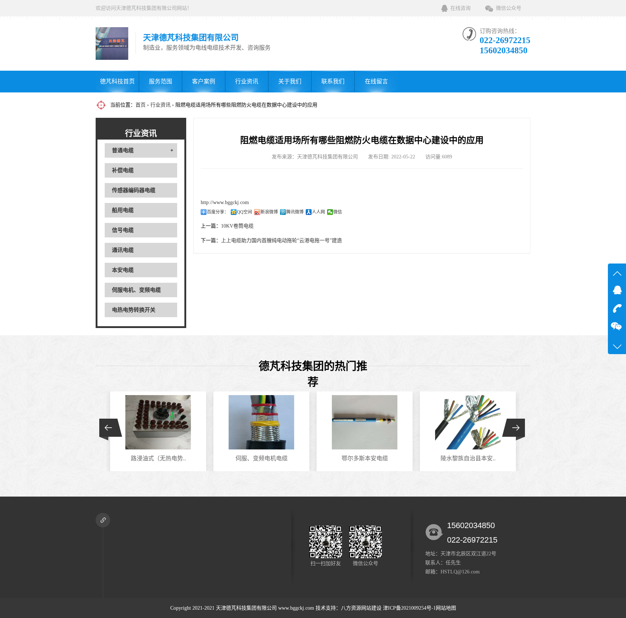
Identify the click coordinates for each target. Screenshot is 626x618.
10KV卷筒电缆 (237, 226)
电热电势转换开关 (133, 310)
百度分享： (218, 212)
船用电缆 (123, 210)
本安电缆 (123, 270)
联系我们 (333, 81)
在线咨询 (460, 8)
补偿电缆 (123, 170)
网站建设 (371, 608)
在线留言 (376, 81)
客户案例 (203, 81)
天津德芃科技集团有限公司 (246, 608)
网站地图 (446, 608)
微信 (337, 212)
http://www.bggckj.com (225, 202)
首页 (140, 105)
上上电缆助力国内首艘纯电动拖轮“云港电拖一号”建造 (281, 240)
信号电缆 (123, 230)
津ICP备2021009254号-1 (409, 608)
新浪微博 (269, 212)
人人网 (318, 212)
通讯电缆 (123, 250)
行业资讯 (246, 81)
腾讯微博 (295, 212)
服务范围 (160, 81)
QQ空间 (244, 212)
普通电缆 (123, 150)
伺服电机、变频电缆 (136, 290)
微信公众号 (508, 8)
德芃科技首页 (117, 81)
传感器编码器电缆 (133, 190)
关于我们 (289, 81)
